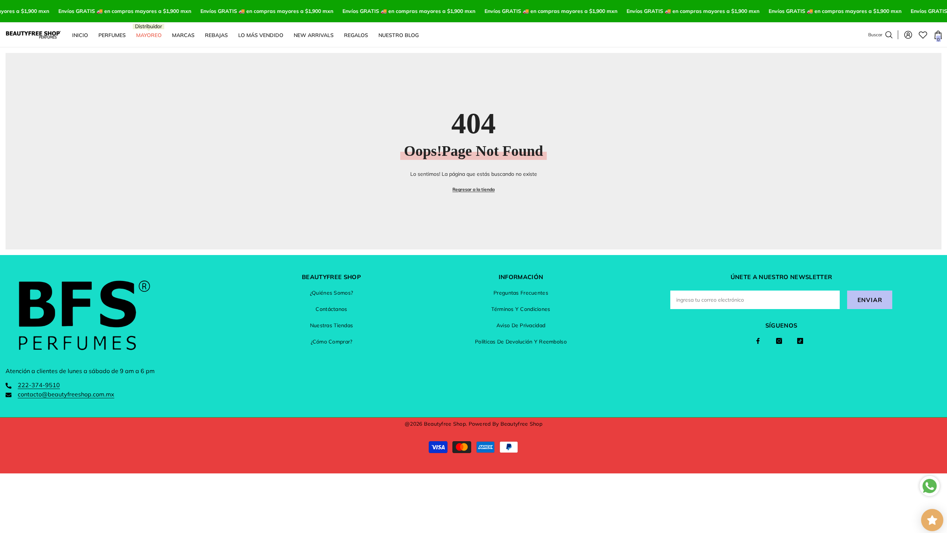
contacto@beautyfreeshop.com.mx (66, 394)
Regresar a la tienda (473, 189)
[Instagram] (779, 341)
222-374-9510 (39, 385)
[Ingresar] (908, 34)
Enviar (869, 300)
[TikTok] (800, 341)
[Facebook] (758, 341)
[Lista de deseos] (923, 34)
